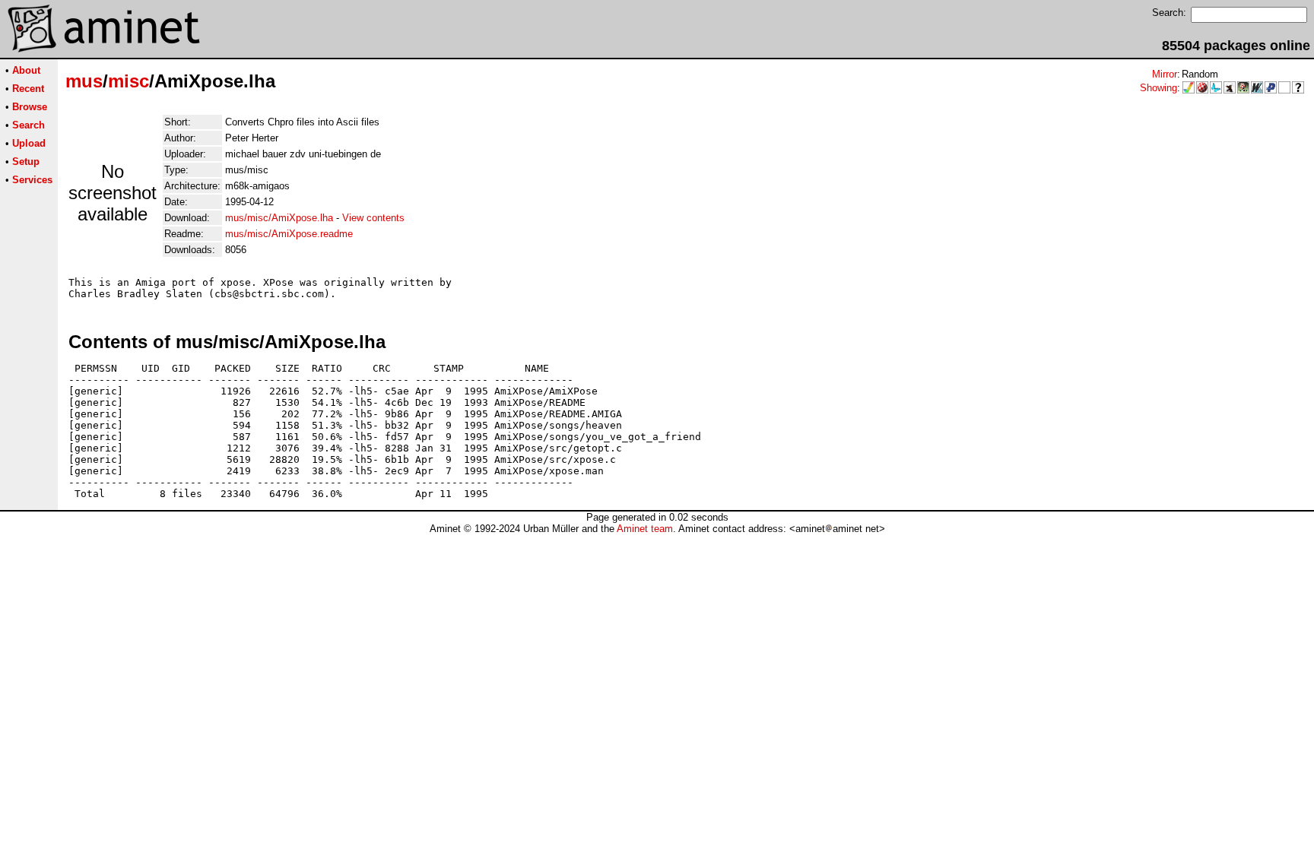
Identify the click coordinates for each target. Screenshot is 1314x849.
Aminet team (645, 528)
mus (84, 81)
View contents (373, 217)
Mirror (1164, 74)
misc (128, 81)
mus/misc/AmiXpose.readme (289, 233)
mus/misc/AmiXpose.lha (279, 217)
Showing (1158, 87)
